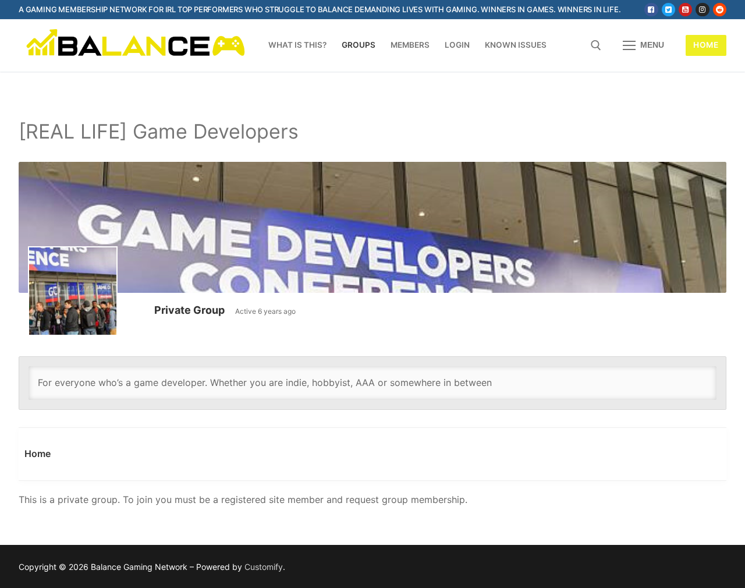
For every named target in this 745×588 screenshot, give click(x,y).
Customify (263, 567)
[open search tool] (596, 45)
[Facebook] (651, 9)
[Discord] (719, 9)
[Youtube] (685, 9)
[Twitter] (668, 9)
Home (705, 44)
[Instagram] (702, 9)
